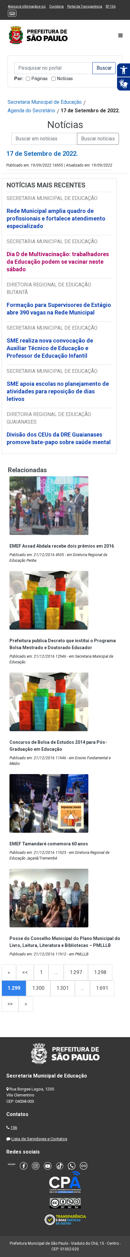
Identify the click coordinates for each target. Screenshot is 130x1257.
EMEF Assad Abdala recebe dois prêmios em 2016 (61, 546)
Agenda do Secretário (31, 111)
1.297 (76, 972)
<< (25, 972)
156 (13, 1127)
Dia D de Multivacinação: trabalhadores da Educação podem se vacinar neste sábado (58, 262)
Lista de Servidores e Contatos (39, 1139)
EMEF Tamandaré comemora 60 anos (48, 843)
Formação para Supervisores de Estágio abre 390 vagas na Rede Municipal (59, 309)
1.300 (38, 988)
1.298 (100, 972)
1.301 (62, 988)
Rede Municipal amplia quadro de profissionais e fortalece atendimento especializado (56, 218)
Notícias (65, 78)
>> (10, 1004)
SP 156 (110, 6)
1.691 (102, 988)
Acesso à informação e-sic (27, 6)
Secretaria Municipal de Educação (45, 102)
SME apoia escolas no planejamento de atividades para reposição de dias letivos (58, 391)
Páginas (40, 78)
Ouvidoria (56, 6)
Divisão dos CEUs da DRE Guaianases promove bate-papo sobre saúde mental (59, 438)
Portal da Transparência (84, 6)
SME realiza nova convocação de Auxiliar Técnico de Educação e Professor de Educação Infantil (50, 348)
